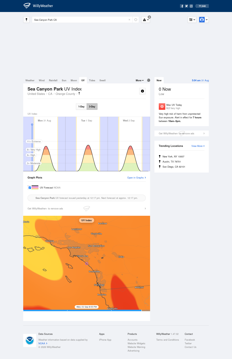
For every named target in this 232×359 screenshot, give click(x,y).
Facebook (190, 339)
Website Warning (136, 347)
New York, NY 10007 (173, 156)
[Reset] (129, 19)
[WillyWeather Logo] (40, 6)
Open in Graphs (135, 177)
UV (83, 80)
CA (50, 94)
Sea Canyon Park (79, 93)
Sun (64, 80)
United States (36, 94)
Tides (92, 80)
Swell (103, 80)
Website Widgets (136, 343)
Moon (74, 80)
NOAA (41, 343)
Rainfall (53, 80)
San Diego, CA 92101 (174, 166)
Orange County (65, 94)
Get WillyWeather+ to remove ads (176, 133)
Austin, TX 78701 (172, 161)
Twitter (188, 343)
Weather (29, 80)
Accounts (133, 339)
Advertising (133, 350)
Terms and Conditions (167, 339)
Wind (42, 80)
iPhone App (105, 339)
